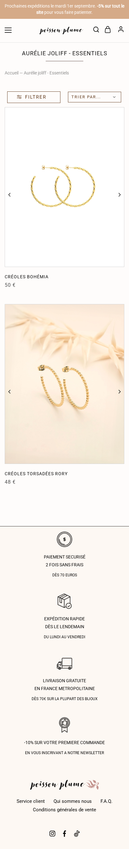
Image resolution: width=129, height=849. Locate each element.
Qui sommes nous (73, 801)
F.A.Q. (106, 801)
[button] (9, 195)
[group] (64, 187)
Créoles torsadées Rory (36, 473)
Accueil (11, 72)
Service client (31, 801)
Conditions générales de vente (64, 810)
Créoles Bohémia (27, 276)
